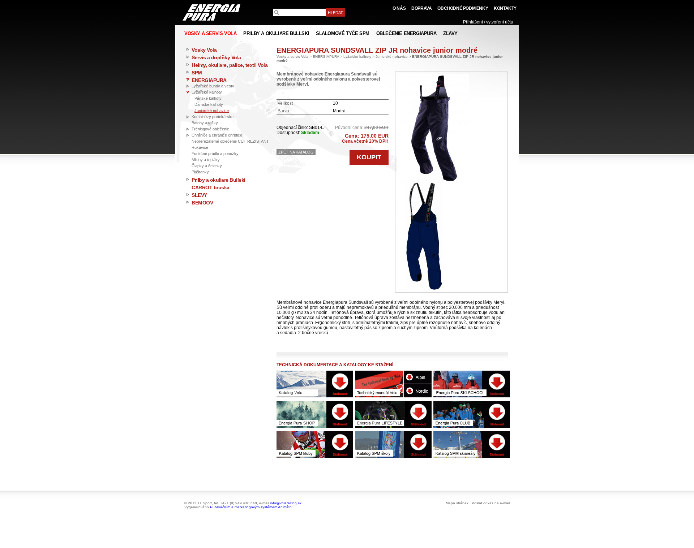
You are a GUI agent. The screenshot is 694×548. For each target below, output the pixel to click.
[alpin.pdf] (418, 377)
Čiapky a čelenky (207, 166)
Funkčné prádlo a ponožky (215, 153)
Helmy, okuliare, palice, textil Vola (229, 65)
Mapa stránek (457, 503)
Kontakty (505, 8)
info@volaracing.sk (285, 503)
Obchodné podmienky (462, 8)
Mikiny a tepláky (206, 160)
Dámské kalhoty (208, 104)
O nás (399, 8)
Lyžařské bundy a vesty (213, 86)
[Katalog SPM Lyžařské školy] (393, 444)
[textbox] (299, 12)
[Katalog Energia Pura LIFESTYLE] (393, 414)
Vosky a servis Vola (292, 57)
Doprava (421, 8)
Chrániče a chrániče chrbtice (217, 135)
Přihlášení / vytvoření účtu (488, 22)
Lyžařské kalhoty (207, 92)
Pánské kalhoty (208, 98)
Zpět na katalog (296, 152)
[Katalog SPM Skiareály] (471, 444)
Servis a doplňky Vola (216, 57)
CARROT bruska (211, 187)
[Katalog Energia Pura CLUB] (471, 414)
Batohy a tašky (205, 123)
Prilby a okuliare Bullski (218, 180)
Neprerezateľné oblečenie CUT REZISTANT (230, 141)
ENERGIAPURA (209, 80)
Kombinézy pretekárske (213, 117)
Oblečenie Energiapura (406, 33)
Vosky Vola (204, 50)
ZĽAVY (450, 33)
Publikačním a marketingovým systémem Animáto (251, 507)
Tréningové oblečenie (210, 129)
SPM (197, 72)
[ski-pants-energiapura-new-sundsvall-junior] (433, 127)
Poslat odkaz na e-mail (491, 503)
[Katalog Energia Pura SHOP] (315, 414)
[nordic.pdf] (418, 390)
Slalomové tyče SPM (342, 33)
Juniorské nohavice (211, 110)
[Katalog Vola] (315, 384)
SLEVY (199, 195)
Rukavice (200, 147)
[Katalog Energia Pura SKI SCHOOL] (471, 384)
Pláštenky (200, 172)
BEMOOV (202, 203)
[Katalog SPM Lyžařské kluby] (315, 444)
